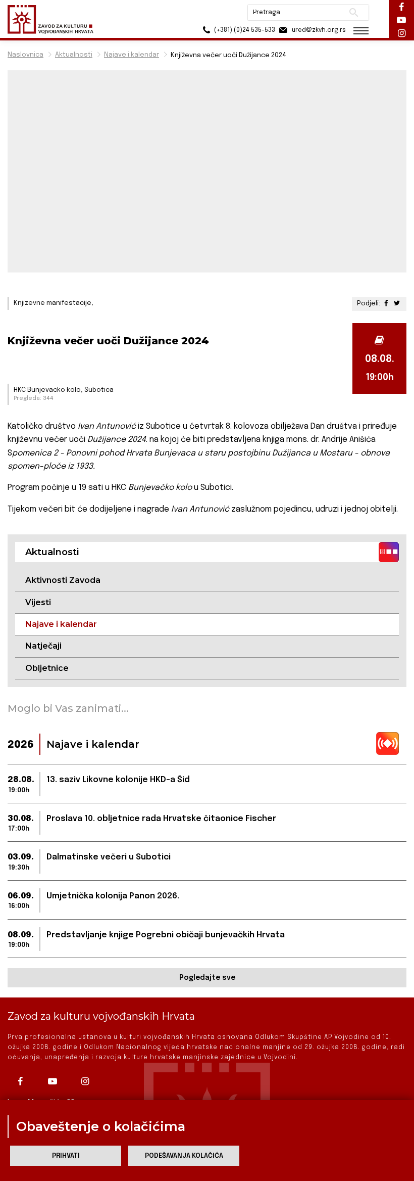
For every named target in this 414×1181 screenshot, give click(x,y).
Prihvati (66, 1156)
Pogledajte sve (207, 977)
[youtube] (55, 1081)
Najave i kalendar (131, 55)
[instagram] (87, 1081)
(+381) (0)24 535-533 (244, 30)
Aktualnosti (73, 55)
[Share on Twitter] (396, 303)
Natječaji (43, 646)
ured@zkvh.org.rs (318, 30)
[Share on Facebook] (387, 303)
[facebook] (23, 1081)
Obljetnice (47, 668)
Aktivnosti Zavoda (62, 580)
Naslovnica (25, 55)
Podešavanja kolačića (184, 1156)
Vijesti (38, 602)
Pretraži (354, 13)
